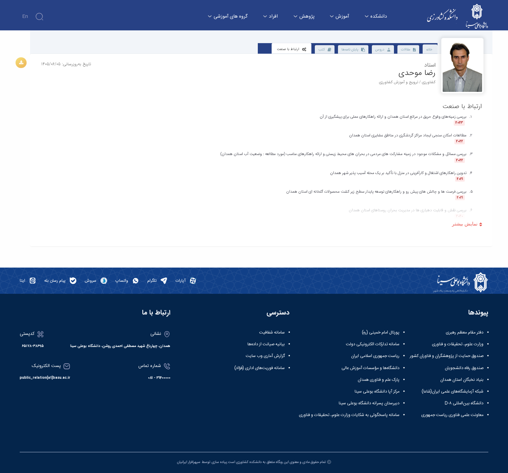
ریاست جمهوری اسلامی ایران (375, 356)
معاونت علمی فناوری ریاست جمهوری (452, 415)
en (25, 16)
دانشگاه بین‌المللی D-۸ (464, 403)
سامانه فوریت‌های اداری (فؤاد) (259, 368)
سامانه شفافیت (272, 332)
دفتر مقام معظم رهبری (464, 332)
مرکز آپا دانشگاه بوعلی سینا (377, 391)
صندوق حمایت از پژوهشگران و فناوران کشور (446, 356)
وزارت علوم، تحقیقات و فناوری (457, 344)
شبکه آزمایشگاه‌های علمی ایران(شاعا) (452, 391)
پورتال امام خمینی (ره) (380, 332)
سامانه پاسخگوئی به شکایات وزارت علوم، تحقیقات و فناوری (349, 415)
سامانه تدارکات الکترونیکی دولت (372, 344)
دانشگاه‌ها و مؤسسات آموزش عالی (370, 368)
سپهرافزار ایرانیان (188, 462)
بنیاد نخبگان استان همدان (461, 379)
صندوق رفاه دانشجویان (464, 368)
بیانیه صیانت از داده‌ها (266, 344)
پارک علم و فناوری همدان (378, 379)
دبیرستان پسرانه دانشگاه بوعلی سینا (369, 403)
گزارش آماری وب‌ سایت (265, 356)
